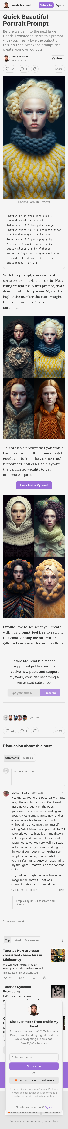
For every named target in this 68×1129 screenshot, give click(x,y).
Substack (15, 1121)
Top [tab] (7, 940)
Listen (59, 58)
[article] (34, 964)
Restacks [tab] (27, 758)
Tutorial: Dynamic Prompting (17, 989)
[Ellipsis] (63, 792)
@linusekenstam (16, 643)
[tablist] (19, 758)
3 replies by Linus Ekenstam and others (35, 902)
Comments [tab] (12, 758)
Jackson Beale (20, 792)
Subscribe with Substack (36, 1080)
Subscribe (46, 5)
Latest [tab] (17, 940)
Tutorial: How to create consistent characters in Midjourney (22, 955)
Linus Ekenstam (21, 56)
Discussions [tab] (32, 940)
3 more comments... (15, 921)
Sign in (60, 5)
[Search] (61, 940)
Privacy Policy (46, 1096)
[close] (57, 1005)
